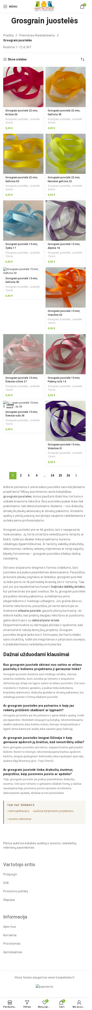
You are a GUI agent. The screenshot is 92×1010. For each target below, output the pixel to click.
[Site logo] (44, 6)
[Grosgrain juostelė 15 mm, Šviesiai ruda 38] (23, 404)
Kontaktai (9, 935)
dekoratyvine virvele (45, 620)
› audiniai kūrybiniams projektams (53, 811)
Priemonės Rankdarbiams (37, 35)
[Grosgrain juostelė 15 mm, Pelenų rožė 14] (66, 354)
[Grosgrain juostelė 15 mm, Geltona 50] (23, 271)
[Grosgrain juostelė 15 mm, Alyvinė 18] (66, 220)
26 (68, 475)
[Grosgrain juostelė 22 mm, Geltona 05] (23, 154)
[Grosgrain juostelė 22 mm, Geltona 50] (66, 87)
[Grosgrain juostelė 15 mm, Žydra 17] (23, 220)
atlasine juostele (29, 610)
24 (52, 475)
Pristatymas (12, 943)
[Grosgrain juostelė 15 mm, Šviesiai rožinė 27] (23, 354)
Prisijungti (10, 874)
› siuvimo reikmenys (19, 819)
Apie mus (9, 926)
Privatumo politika (15, 891)
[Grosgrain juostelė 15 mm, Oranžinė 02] (66, 287)
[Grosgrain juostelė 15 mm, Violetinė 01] (66, 421)
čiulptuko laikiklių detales (68, 586)
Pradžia (8, 35)
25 (60, 475)
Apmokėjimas (12, 952)
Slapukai (9, 900)
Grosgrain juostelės (16, 119)
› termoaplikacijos (18, 811)
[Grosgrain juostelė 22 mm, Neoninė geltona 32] (66, 154)
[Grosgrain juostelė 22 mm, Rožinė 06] (23, 87)
